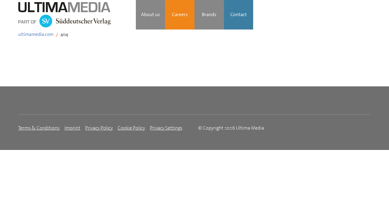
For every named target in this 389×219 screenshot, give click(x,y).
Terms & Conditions (39, 128)
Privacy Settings (166, 128)
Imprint (72, 128)
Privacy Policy (99, 128)
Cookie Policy (131, 128)
